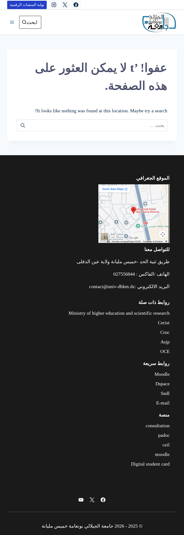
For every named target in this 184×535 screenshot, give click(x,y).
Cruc (165, 332)
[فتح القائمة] (12, 22)
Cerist (164, 322)
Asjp (165, 341)
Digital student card (150, 464)
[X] (65, 5)
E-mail (163, 402)
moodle (162, 454)
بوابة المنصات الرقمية (27, 5)
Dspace (162, 383)
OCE (165, 351)
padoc (164, 435)
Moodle (162, 374)
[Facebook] (76, 5)
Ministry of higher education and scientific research (119, 313)
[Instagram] (54, 5)
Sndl (165, 393)
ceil (166, 444)
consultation (158, 425)
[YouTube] (81, 500)
